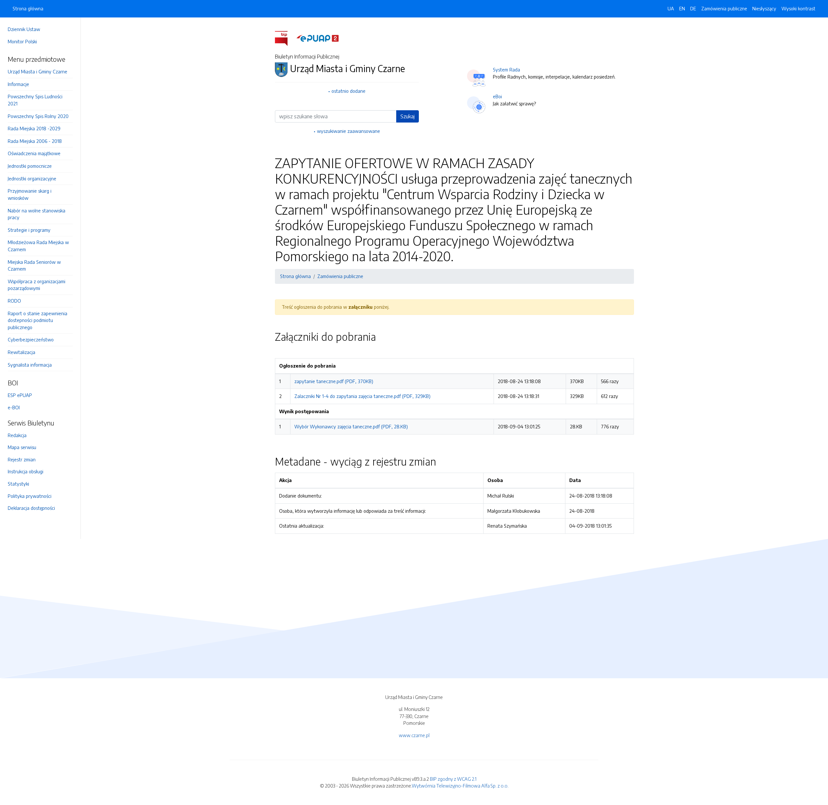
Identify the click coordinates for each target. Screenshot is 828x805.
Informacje (18, 84)
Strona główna (28, 8)
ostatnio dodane (348, 91)
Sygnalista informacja (30, 365)
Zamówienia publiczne (724, 8)
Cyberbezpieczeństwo (31, 339)
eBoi (497, 96)
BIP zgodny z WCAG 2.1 (453, 779)
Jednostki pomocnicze (30, 166)
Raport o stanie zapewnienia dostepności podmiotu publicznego (37, 320)
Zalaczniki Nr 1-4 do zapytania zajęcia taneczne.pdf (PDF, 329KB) (362, 396)
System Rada (506, 69)
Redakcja (17, 435)
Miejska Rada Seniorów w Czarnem (34, 265)
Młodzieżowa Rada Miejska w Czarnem (38, 245)
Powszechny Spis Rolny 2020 (38, 116)
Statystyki (18, 484)
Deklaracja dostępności (31, 508)
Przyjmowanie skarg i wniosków (29, 194)
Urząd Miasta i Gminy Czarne (37, 71)
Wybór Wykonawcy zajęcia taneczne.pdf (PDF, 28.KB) (351, 426)
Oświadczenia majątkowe (34, 153)
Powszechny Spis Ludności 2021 (35, 99)
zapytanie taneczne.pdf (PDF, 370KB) (333, 381)
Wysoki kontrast (798, 8)
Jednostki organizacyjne (32, 178)
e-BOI (14, 407)
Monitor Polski (22, 41)
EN (682, 8)
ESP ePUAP (20, 395)
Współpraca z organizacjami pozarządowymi (36, 284)
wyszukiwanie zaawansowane (348, 131)
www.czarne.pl (414, 735)
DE (693, 8)
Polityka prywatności (29, 496)
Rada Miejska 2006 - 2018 (35, 141)
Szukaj (407, 116)
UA (671, 8)
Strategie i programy (29, 230)
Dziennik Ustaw (24, 29)
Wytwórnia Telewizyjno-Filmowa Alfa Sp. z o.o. (460, 786)
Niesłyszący (764, 8)
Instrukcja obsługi (25, 471)
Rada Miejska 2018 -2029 (34, 128)
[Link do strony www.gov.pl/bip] (285, 38)
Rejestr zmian (22, 459)
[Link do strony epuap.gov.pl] (318, 38)
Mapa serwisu (22, 447)
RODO (14, 301)
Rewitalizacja (21, 352)
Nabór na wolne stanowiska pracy (36, 214)
